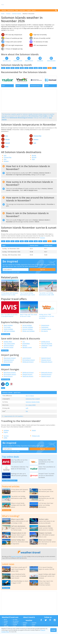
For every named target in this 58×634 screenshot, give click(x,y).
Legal (5, 624)
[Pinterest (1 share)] (11, 384)
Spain (33, 626)
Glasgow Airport (46, 360)
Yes (27, 411)
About (5, 619)
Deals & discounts (51, 60)
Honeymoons (45, 325)
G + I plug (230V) (31, 405)
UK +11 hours (30, 395)
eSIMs (5, 438)
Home (2, 13)
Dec (54, 68)
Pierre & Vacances (46, 343)
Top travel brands (9, 343)
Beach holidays (8, 325)
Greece (33, 624)
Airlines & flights (9, 345)
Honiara (35, 139)
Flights (6, 432)
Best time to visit (7, 60)
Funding (15, 624)
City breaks (7, 327)
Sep (40, 68)
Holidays (6, 430)
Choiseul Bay (37, 136)
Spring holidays (27, 325)
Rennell (7, 143)
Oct (45, 68)
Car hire (6, 436)
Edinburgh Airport (28, 362)
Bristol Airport (8, 362)
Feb (8, 68)
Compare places (46, 329)
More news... (6, 588)
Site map (6, 626)
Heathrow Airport (27, 376)
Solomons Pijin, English (33, 399)
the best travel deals (16, 556)
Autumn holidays (27, 329)
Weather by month (18, 60)
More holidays (5, 334)
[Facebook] (3, 384)
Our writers (16, 621)
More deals (5, 350)
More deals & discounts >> (10, 480)
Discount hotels (8, 347)
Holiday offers (8, 341)
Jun (26, 68)
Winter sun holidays (28, 331)
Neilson (24, 345)
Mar (12, 68)
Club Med (44, 347)
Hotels (34, 430)
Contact (6, 621)
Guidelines (15, 623)
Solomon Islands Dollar (33, 402)
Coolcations (44, 327)
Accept (53, 630)
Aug (36, 68)
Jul (31, 68)
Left (27, 408)
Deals (16, 10)
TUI (23, 341)
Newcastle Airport (46, 362)
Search (34, 10)
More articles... (6, 510)
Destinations (10, 10)
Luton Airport (26, 358)
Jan (3, 68)
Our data (15, 619)
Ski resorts (44, 331)
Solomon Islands (16, 13)
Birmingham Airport (28, 360)
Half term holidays (9, 331)
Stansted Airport (9, 360)
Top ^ (3, 388)
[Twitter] (7, 384)
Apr (17, 68)
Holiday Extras (45, 341)
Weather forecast (29, 60)
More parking (5, 365)
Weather (4, 10)
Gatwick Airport (46, 358)
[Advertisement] (31, 4)
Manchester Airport (10, 358)
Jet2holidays (26, 343)
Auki (34, 143)
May (22, 68)
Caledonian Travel (46, 345)
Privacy (5, 623)
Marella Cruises (27, 347)
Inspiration (22, 10)
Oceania (8, 13)
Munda (7, 139)
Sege (6, 146)
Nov (50, 68)
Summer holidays (27, 327)
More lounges (5, 379)
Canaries (34, 622)
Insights (28, 10)
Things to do (36, 436)
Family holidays (8, 329)
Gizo (6, 136)
